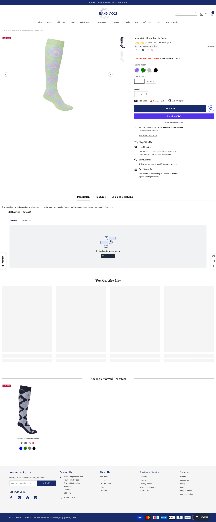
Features (101, 196)
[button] (6, 74)
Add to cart (170, 108)
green (25, 448)
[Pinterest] (27, 498)
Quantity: (138, 89)
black (34, 448)
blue (21, 448)
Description (83, 196)
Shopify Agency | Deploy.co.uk (63, 517)
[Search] (186, 13)
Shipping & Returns (122, 196)
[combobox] (184, 13)
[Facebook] (11, 498)
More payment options (174, 122)
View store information (148, 135)
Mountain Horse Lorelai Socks (28, 438)
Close (180, 2)
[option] (108, 2)
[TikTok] (35, 498)
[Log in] (201, 14)
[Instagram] (19, 498)
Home (4, 30)
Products (13, 30)
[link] (27, 356)
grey (30, 448)
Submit (46, 483)
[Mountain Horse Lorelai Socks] (27, 409)
